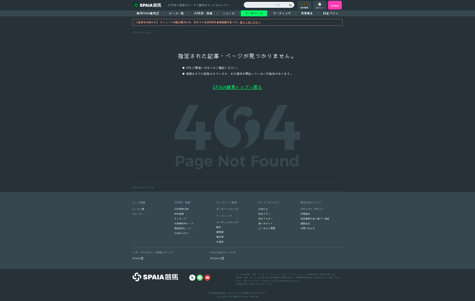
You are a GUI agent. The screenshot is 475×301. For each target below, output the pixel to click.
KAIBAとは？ (181, 233)
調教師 (220, 232)
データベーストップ (227, 209)
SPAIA (136, 258)
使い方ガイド (265, 223)
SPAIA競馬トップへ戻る (237, 87)
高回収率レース (182, 228)
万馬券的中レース (184, 223)
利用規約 (305, 214)
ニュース (229, 13)
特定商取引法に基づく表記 (315, 218)
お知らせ (263, 209)
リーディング (282, 13)
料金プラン (264, 214)
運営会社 (305, 223)
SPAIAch (215, 258)
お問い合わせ (308, 228)
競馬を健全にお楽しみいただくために (254, 284)
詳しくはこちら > (250, 22)
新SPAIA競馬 (146, 13)
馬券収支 (307, 13)
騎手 (219, 227)
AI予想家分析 (181, 209)
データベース (254, 13)
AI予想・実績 (203, 13)
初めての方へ (265, 218)
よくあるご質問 (266, 228)
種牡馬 (220, 237)
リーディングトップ (227, 222)
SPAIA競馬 (233, 296)
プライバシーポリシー (313, 209)
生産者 (220, 242)
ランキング (180, 218)
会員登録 (335, 6)
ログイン (319, 8)
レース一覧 (176, 13)
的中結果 (179, 214)
